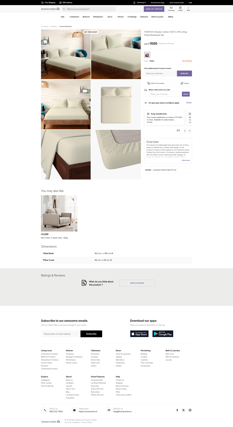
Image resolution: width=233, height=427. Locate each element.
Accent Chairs (46, 363)
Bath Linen (170, 354)
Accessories (145, 366)
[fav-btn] (73, 199)
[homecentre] (51, 9)
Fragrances (120, 363)
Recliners (44, 366)
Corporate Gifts (97, 380)
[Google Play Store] (162, 333)
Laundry (169, 360)
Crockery (94, 357)
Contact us (120, 380)
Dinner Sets (95, 360)
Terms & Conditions (72, 422)
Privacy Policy (86, 422)
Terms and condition (124, 395)
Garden (118, 366)
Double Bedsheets (65, 26)
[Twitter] (184, 410)
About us (69, 380)
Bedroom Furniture (48, 357)
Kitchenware (71, 360)
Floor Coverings (147, 363)
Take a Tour (70, 389)
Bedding (54, 26)
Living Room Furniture (49, 354)
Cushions (144, 360)
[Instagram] (190, 410)
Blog (67, 392)
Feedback (70, 383)
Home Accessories (123, 354)
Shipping (119, 383)
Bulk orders (95, 392)
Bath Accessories (172, 357)
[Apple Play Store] (139, 333)
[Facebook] (177, 410)
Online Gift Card (97, 389)
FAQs (118, 392)
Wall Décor (120, 360)
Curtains (144, 357)
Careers (69, 386)
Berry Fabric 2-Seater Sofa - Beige (54, 238)
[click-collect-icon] (190, 113)
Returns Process (122, 386)
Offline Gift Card (97, 395)
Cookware (70, 354)
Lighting (119, 357)
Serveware (95, 354)
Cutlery (93, 366)
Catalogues (45, 380)
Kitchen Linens (71, 363)
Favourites (95, 386)
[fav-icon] (171, 8)
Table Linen (95, 363)
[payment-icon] (148, 114)
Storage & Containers (74, 357)
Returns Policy (121, 389)
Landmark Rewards (98, 383)
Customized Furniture (49, 369)
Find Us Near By (47, 386)
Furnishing (44, 26)
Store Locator (46, 383)
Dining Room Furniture (49, 360)
